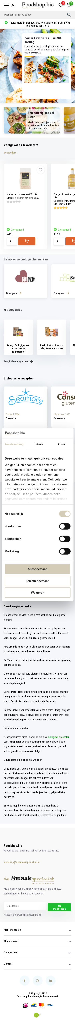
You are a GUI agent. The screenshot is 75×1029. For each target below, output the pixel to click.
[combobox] (35, 15)
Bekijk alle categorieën (16, 361)
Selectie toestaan (37, 581)
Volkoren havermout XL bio (22, 194)
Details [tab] (38, 444)
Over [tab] (61, 444)
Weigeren (37, 592)
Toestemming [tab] (14, 444)
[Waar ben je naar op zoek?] (69, 15)
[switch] (64, 526)
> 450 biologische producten (39, 24)
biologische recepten (58, 737)
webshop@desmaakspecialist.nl (17, 862)
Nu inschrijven (59, 907)
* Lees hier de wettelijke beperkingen (22, 914)
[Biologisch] (38, 1015)
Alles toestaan (37, 569)
